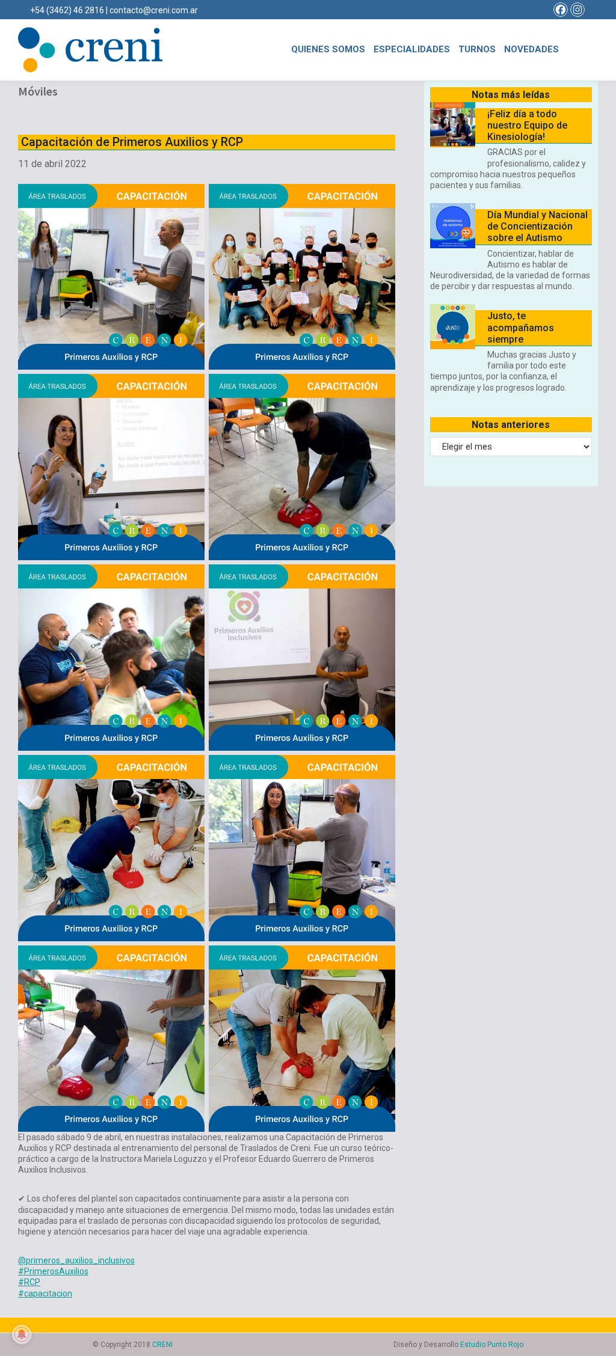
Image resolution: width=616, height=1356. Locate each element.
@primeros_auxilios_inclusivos (76, 1260)
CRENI (162, 1344)
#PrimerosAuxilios (53, 1271)
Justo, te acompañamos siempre (520, 327)
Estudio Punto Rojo (491, 1344)
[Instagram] (577, 9)
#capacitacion (45, 1293)
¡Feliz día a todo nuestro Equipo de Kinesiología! (527, 125)
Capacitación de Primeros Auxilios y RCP (132, 142)
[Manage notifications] (21, 1334)
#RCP (29, 1282)
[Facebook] (560, 9)
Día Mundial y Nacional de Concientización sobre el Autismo (537, 226)
